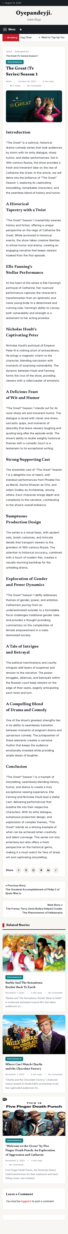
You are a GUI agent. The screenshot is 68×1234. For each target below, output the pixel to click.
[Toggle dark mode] (21, 29)
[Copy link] (56, 870)
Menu (12, 29)
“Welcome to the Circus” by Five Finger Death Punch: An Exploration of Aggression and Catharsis (30, 1150)
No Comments (34, 85)
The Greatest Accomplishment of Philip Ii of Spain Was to (32, 889)
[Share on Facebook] (19, 870)
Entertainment (22, 51)
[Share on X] (26, 870)
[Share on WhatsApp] (33, 870)
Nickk (9, 81)
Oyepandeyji (33, 13)
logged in (26, 1201)
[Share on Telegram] (41, 870)
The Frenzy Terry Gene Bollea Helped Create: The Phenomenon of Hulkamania (34, 908)
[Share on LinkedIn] (48, 870)
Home (9, 51)
